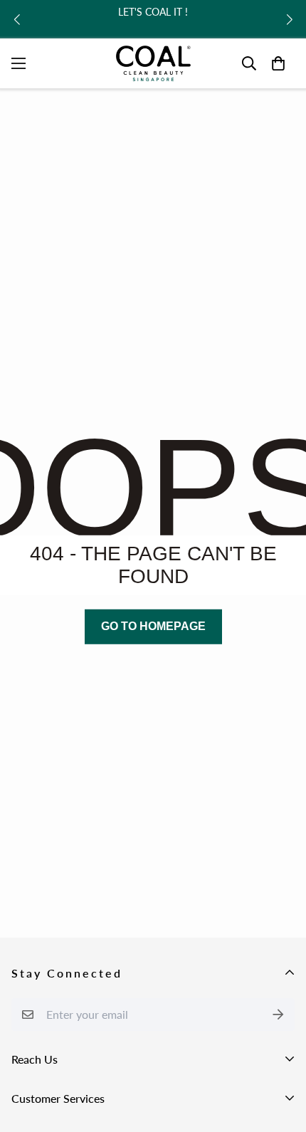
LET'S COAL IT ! (153, 12)
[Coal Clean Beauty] (153, 63)
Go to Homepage (153, 626)
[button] (16, 19)
